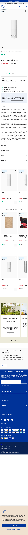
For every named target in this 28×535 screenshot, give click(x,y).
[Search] (14, 6)
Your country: (4, 385)
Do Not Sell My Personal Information (7, 446)
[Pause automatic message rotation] (26, 1)
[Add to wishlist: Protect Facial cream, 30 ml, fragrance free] (15, 257)
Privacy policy (23, 446)
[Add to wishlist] (25, 11)
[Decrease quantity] (2, 73)
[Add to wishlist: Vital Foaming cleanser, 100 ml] (15, 171)
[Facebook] (5, 420)
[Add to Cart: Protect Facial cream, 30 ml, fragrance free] (15, 289)
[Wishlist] (20, 6)
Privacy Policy (5, 521)
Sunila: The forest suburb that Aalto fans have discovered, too (10, 319)
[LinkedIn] (12, 420)
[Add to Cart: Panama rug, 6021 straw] (15, 245)
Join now (4, 365)
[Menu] (26, 6)
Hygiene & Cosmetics (13, 51)
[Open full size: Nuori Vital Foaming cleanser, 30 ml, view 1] (14, 29)
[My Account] (17, 6)
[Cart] (23, 6)
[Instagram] (2, 420)
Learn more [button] (4, 83)
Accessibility (8, 448)
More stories (14, 340)
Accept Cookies (14, 525)
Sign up (23, 381)
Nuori (2, 57)
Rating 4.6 (17, 1)
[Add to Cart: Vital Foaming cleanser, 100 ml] (15, 202)
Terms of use (17, 446)
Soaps (19, 51)
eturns (8, 89)
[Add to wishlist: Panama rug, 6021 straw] (15, 213)
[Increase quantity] (7, 73)
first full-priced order (19, 91)
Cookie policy (3, 448)
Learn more (3, 361)
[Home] (1, 51)
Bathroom (5, 51)
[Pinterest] (8, 420)
